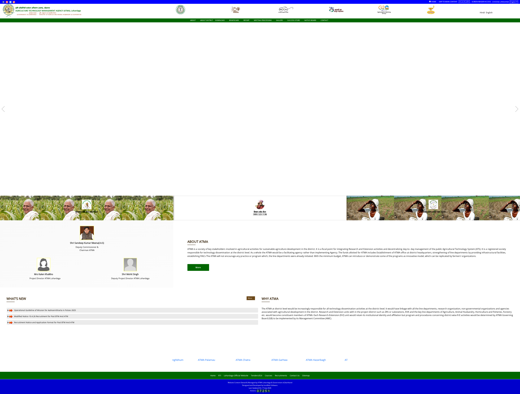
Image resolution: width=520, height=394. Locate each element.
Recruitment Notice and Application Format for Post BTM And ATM (44, 322)
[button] (517, 109)
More (250, 298)
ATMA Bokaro (333, 359)
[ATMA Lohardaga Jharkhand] (180, 9)
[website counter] (263, 391)
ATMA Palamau (187, 359)
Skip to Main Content (448, 2)
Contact (325, 20)
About (193, 20)
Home (433, 2)
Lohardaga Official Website (236, 375)
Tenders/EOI (256, 375)
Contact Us (295, 375)
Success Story (293, 20)
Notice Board (310, 20)
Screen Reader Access (481, 2)
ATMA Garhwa (260, 359)
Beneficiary (234, 20)
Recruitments (281, 375)
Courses (268, 375)
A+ (468, 1)
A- (460, 1)
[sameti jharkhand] (431, 9)
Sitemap (306, 375)
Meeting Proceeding (263, 20)
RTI (219, 375)
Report (246, 20)
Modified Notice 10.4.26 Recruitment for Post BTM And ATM (41, 316)
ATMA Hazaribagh (296, 359)
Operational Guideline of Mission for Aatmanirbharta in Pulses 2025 (45, 310)
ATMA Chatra (223, 359)
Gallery (279, 20)
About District (206, 20)
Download (220, 20)
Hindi (482, 12)
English (489, 12)
